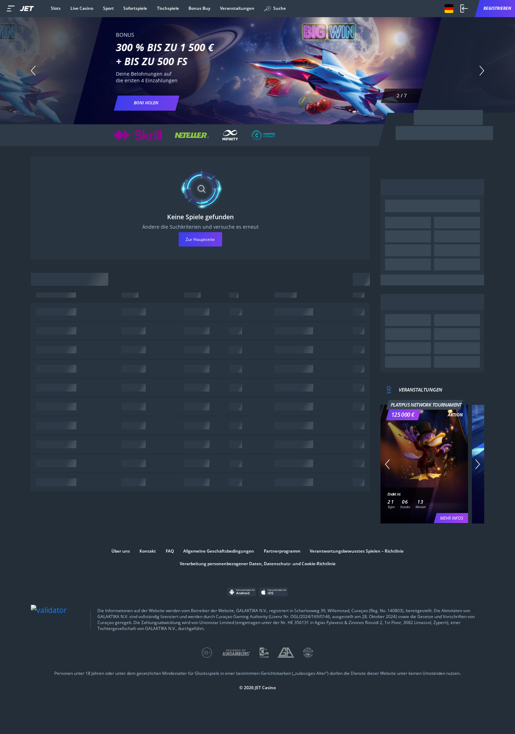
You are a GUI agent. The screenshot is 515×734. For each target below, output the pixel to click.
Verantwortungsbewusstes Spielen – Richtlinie (357, 551)
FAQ (170, 551)
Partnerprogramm (282, 551)
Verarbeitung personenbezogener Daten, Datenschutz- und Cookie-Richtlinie (258, 564)
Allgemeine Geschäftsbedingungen (218, 551)
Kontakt (147, 551)
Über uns (120, 551)
